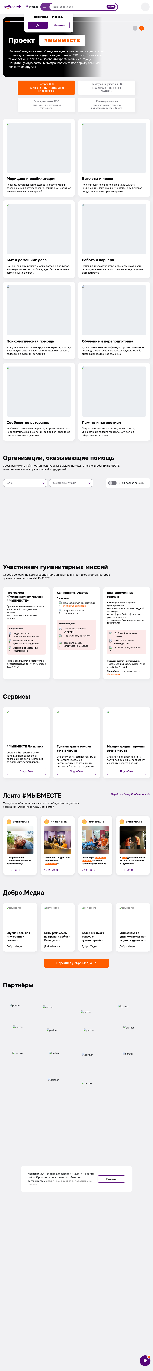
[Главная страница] (12, 7)
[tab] (46, 88)
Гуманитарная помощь (131, 482)
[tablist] (76, 96)
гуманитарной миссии (74, 606)
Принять (111, 1179)
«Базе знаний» (114, 674)
